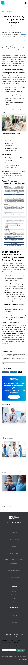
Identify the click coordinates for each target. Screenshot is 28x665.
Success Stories (14, 615)
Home (3, 9)
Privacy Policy (20, 659)
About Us (14, 591)
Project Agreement (14, 598)
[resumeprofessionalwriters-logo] (6, 3)
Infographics (14, 622)
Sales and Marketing (7, 11)
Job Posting (14, 546)
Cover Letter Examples (14, 577)
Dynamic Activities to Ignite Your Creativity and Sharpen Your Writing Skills (13, 355)
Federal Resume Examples (14, 570)
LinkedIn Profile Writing (14, 539)
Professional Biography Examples (14, 581)
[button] (5, 372)
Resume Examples (11, 9)
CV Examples (14, 567)
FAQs (14, 626)
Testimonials (14, 594)
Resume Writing (14, 532)
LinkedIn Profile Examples (14, 574)
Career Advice (14, 612)
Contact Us (14, 601)
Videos (14, 619)
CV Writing (14, 536)
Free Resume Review (14, 553)
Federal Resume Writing (14, 543)
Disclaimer (25, 659)
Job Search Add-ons (14, 550)
